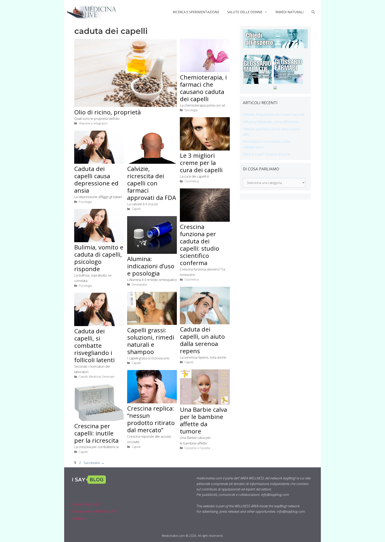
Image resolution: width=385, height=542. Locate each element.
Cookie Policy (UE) (85, 504)
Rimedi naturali (290, 12)
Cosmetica (191, 181)
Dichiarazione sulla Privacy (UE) (95, 511)
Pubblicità (79, 518)
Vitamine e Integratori (93, 123)
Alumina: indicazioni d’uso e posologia (150, 266)
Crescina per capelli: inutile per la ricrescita (96, 433)
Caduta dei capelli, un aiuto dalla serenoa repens (202, 340)
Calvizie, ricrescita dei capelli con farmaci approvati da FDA (151, 183)
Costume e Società (197, 448)
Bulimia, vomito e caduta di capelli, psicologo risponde (98, 258)
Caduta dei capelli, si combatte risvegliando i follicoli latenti (94, 345)
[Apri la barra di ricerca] (313, 12)
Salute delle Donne (244, 12)
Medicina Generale (101, 376)
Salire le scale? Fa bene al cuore (266, 154)
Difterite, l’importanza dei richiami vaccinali (273, 114)
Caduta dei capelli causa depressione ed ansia (96, 179)
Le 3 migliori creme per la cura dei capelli (201, 162)
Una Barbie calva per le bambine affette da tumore (203, 420)
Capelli (136, 209)
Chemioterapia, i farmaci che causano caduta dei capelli (203, 88)
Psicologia (85, 202)
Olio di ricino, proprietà (107, 112)
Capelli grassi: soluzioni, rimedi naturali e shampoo (150, 341)
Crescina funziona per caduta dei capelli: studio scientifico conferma (199, 245)
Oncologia (191, 110)
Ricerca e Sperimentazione (196, 12)
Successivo (94, 462)
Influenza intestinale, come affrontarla (270, 121)
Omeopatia (139, 284)
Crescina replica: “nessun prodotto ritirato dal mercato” (151, 419)
